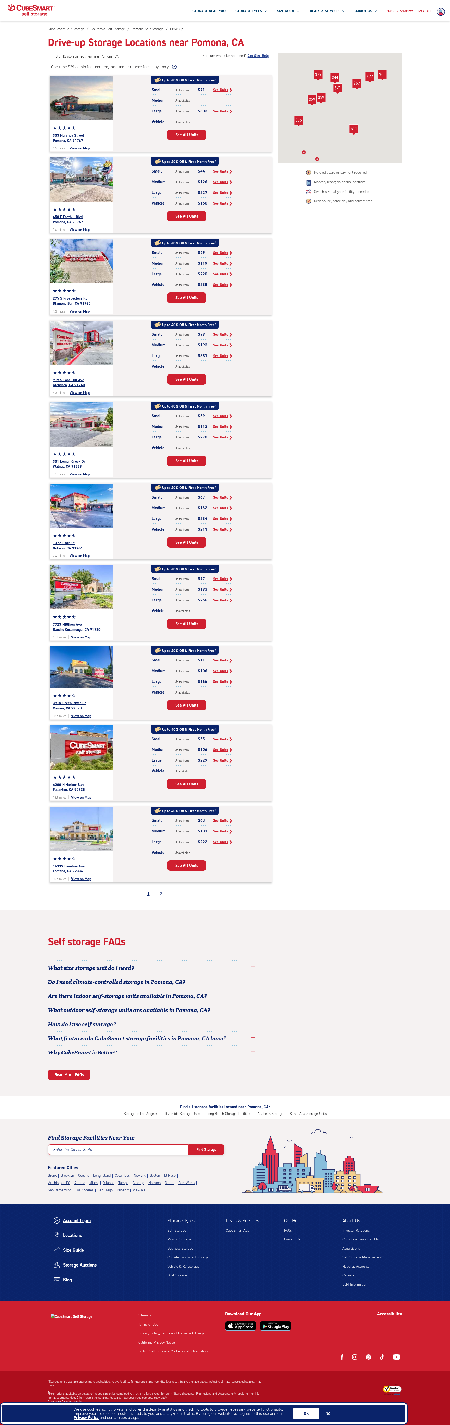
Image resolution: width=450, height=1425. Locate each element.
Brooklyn (67, 1175)
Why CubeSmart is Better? (82, 1052)
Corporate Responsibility (360, 1239)
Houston (154, 1182)
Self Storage (176, 1230)
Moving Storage (179, 1239)
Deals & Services (242, 1221)
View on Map (80, 148)
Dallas (169, 1182)
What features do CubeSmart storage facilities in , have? (137, 1038)
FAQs (288, 1230)
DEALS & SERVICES (325, 11)
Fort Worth (186, 1182)
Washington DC (59, 1182)
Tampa (123, 1182)
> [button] (173, 893)
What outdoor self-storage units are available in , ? (129, 1010)
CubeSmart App (237, 1230)
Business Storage (180, 1248)
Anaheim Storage (270, 1113)
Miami (93, 1182)
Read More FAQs (69, 1074)
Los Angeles (84, 1190)
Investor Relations (356, 1230)
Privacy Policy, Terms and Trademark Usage (171, 1333)
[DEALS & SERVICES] (343, 11)
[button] (337, 88)
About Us (351, 1221)
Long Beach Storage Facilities (229, 1113)
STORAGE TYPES (248, 11)
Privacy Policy (86, 1417)
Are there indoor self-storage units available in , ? (127, 995)
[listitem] (176, 29)
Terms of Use (148, 1324)
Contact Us (292, 1239)
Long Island (102, 1175)
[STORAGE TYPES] (265, 11)
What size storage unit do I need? (91, 967)
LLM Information (354, 1284)
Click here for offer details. (65, 1401)
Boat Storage (177, 1275)
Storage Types (181, 1221)
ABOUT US (363, 11)
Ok (306, 1413)
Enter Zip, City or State (72, 1149)
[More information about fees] (174, 67)
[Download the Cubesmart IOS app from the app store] (240, 1326)
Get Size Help (258, 55)
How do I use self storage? (82, 1024)
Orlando (108, 1182)
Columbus (122, 1175)
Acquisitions (351, 1248)
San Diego (105, 1190)
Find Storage (206, 1149)
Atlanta (79, 1182)
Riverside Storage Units (182, 1113)
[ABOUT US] (375, 11)
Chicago (138, 1182)
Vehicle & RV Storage (183, 1266)
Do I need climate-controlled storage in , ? (117, 981)
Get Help (292, 1221)
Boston (155, 1175)
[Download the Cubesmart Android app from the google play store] (275, 1326)
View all (139, 1190)
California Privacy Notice (156, 1342)
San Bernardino (59, 1190)
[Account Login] (442, 12)
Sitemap (144, 1315)
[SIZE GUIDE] (298, 11)
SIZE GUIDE (286, 11)
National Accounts (355, 1266)
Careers (348, 1275)
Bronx (52, 1175)
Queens (83, 1175)
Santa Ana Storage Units (308, 1113)
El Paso (170, 1175)
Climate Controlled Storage (187, 1257)
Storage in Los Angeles (141, 1113)
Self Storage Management (362, 1257)
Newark (140, 1175)
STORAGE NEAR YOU (209, 11)
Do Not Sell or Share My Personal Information (173, 1351)
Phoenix (123, 1190)
